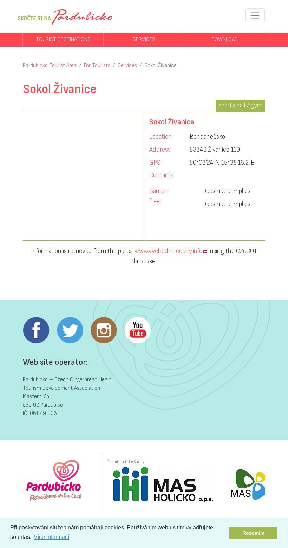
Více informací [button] (51, 537)
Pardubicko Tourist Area (50, 65)
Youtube (137, 330)
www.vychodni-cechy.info (168, 251)
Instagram (103, 330)
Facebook (36, 330)
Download (224, 39)
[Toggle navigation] (255, 15)
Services (144, 39)
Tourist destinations (63, 39)
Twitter (70, 330)
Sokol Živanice (160, 65)
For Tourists (97, 65)
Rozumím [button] (253, 533)
